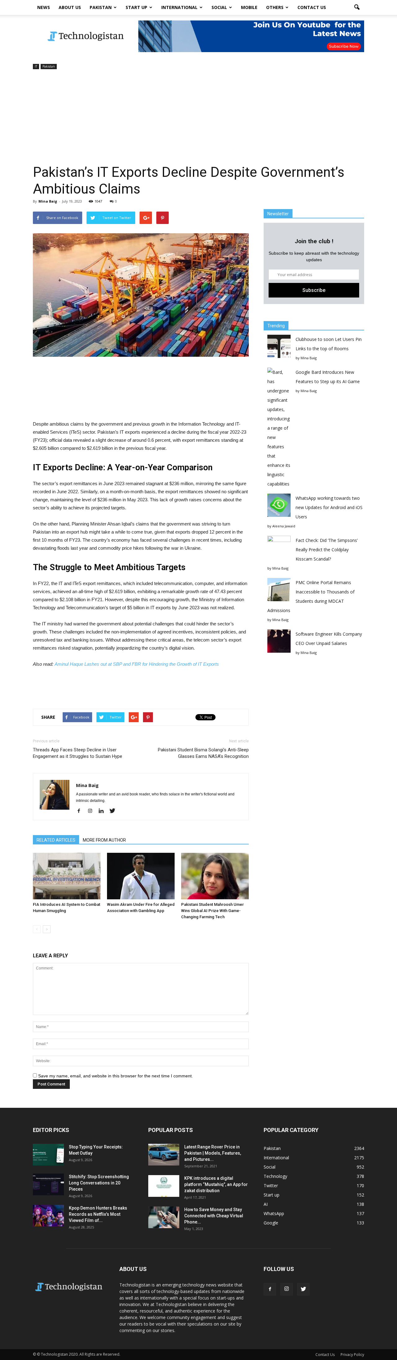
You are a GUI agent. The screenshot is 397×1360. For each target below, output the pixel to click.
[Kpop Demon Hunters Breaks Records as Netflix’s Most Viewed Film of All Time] (48, 1215)
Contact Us (311, 7)
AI (266, 1204)
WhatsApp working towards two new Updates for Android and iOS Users (329, 507)
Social (219, 7)
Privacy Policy (352, 1354)
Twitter (271, 1185)
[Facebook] (81, 811)
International (179, 7)
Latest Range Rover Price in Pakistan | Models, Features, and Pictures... (212, 1153)
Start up (136, 7)
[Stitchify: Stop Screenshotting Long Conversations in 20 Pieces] (48, 1184)
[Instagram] (92, 811)
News (43, 7)
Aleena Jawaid (283, 526)
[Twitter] (114, 811)
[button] (356, 7)
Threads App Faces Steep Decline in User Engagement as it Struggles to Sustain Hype (77, 753)
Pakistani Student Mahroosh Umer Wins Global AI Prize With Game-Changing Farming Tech (212, 910)
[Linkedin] (103, 811)
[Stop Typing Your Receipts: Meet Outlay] (48, 1154)
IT (36, 66)
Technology (275, 1176)
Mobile (249, 7)
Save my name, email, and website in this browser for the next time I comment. (115, 1075)
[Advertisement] (198, 117)
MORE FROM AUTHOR (104, 840)
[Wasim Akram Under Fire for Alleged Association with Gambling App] (141, 876)
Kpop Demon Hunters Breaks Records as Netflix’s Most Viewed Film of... (98, 1214)
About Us (70, 7)
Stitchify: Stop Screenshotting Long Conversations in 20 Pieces (99, 1183)
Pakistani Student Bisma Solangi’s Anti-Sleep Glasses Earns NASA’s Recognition (203, 753)
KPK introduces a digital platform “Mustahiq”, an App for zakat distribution (216, 1184)
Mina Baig (47, 201)
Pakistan (101, 7)
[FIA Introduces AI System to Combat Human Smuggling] (66, 876)
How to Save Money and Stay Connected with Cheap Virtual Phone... (213, 1215)
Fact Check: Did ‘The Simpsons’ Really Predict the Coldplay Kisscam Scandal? (327, 549)
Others (274, 7)
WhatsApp (274, 1213)
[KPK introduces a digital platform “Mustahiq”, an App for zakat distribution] (163, 1186)
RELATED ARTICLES (56, 840)
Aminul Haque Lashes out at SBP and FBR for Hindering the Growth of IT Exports (137, 664)
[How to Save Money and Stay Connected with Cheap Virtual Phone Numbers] (163, 1217)
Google (271, 1223)
